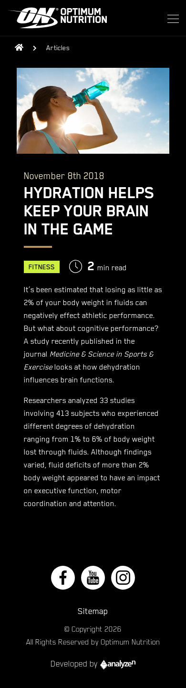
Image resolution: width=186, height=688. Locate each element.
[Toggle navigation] (170, 18)
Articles (58, 48)
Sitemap (93, 611)
